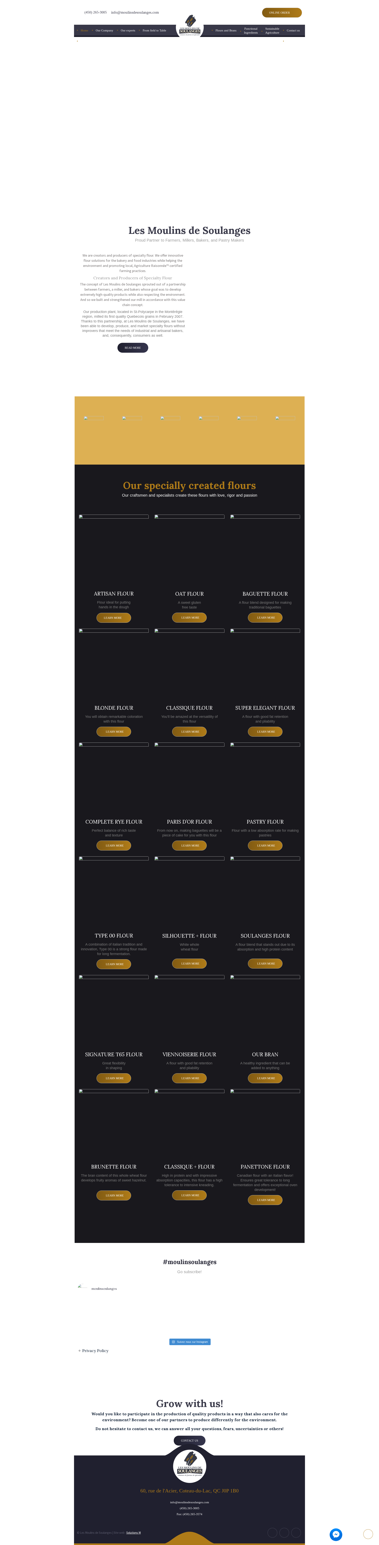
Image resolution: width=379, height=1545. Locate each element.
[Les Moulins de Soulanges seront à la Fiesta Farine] (207, 1317)
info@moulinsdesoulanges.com (135, 12)
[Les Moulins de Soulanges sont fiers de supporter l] (101, 1317)
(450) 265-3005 (95, 12)
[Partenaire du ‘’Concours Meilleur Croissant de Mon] (172, 1317)
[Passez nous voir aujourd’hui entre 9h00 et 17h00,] (242, 1317)
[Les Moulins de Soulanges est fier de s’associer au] (136, 1317)
